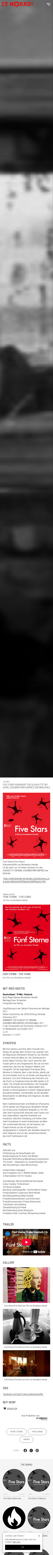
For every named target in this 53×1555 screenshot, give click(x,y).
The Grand (38, 1432)
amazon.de (12, 1408)
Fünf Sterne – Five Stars (17, 897)
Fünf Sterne (17, 1432)
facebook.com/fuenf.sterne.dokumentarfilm (23, 1394)
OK (22, 1547)
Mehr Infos (16, 1542)
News (27, 1439)
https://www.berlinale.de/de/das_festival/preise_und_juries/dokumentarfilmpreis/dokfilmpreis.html (26, 880)
